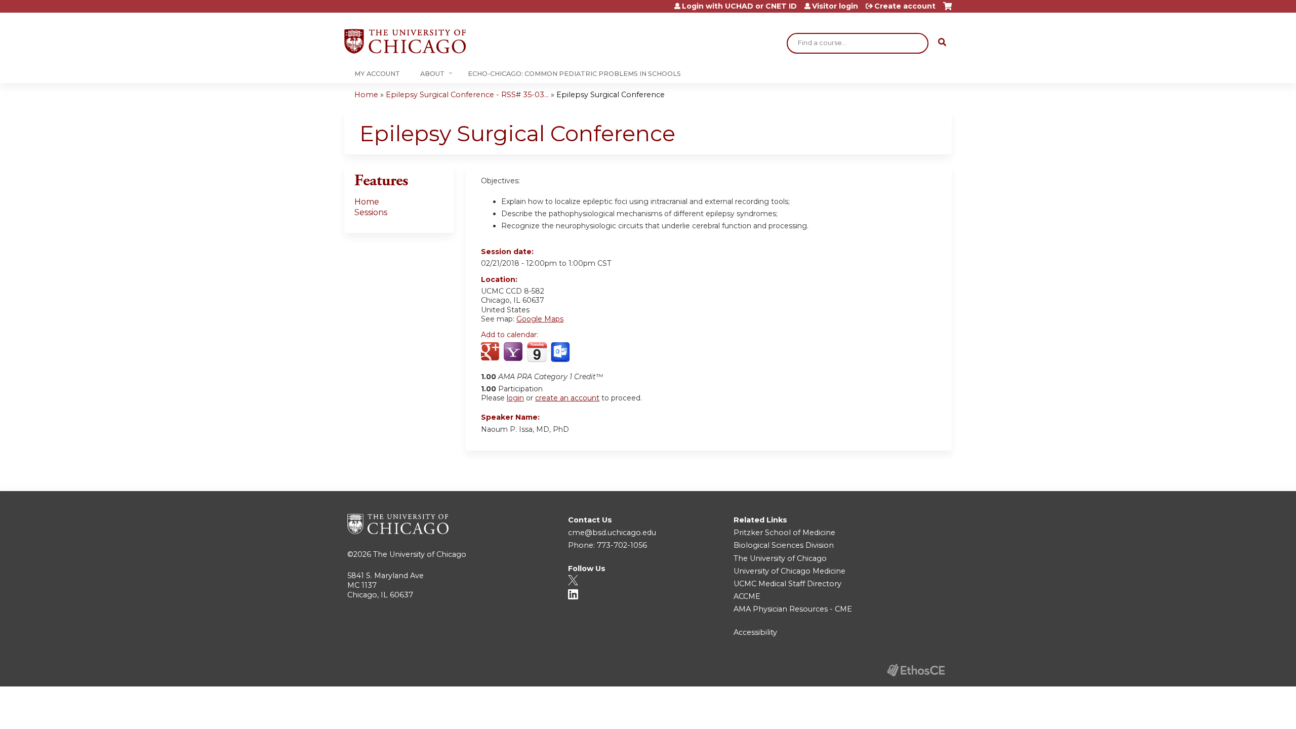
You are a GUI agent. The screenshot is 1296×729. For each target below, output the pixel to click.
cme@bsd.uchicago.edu (612, 532)
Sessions (370, 212)
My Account (377, 73)
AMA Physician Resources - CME (793, 609)
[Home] (405, 41)
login (515, 397)
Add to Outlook (561, 352)
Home (366, 94)
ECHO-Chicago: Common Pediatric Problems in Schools (574, 73)
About (432, 73)
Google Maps (539, 318)
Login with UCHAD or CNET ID (739, 6)
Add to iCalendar (536, 352)
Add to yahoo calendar (514, 352)
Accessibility (755, 632)
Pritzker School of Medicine (784, 532)
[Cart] (947, 10)
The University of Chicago (419, 554)
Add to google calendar (491, 352)
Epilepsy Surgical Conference (610, 94)
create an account (567, 397)
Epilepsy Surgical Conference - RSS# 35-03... (467, 94)
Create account (905, 6)
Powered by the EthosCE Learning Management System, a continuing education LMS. (916, 670)
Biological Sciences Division (784, 545)
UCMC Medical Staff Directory (787, 583)
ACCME (747, 596)
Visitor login (835, 6)
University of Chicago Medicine (789, 571)
